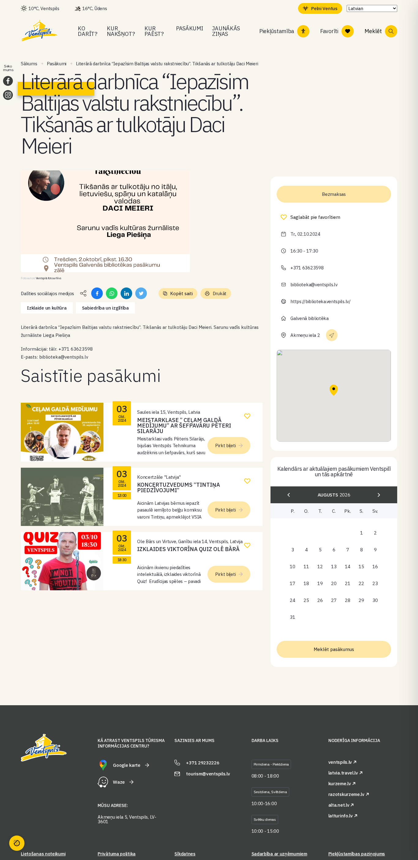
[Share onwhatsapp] (112, 293)
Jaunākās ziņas (226, 31)
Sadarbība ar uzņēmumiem (279, 853)
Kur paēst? (153, 31)
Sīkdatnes (184, 853)
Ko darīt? (87, 31)
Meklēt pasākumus (334, 649)
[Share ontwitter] (141, 293)
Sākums (29, 63)
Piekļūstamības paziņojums (356, 853)
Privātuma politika (117, 853)
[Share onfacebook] (97, 293)
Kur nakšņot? (121, 31)
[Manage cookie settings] (16, 843)
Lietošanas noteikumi (43, 853)
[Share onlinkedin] (126, 293)
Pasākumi (189, 28)
